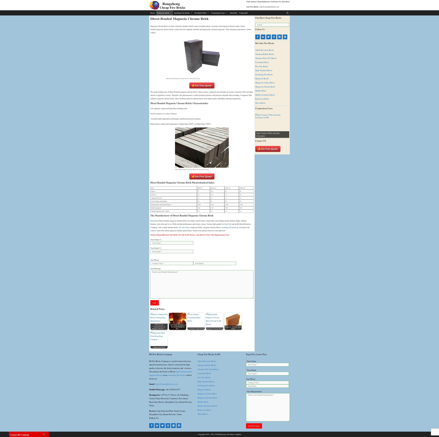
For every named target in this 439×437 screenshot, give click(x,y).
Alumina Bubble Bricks (264, 54)
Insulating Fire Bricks (182, 13)
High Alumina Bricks (263, 70)
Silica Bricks (260, 103)
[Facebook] (257, 37)
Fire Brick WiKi (200, 13)
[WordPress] (285, 37)
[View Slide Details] (272, 126)
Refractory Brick (163, 13)
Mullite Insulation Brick (265, 95)
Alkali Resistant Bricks (264, 50)
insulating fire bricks (228, 227)
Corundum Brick (262, 62)
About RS (233, 13)
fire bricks (225, 224)
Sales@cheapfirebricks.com (166, 384)
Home (152, 13)
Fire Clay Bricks (261, 66)
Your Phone (154, 260)
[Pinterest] (279, 37)
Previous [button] (258, 137)
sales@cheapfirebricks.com (269, 6)
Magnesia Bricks (262, 78)
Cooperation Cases (218, 13)
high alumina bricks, (184, 371)
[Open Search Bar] (287, 12)
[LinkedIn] (263, 37)
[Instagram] (274, 37)
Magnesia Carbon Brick (264, 82)
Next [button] (286, 137)
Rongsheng (154, 220)
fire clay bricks (184, 227)
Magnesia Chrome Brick (265, 86)
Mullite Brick (260, 90)
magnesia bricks (155, 375)
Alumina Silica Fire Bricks (266, 58)
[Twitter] (268, 37)
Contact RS (243, 13)
